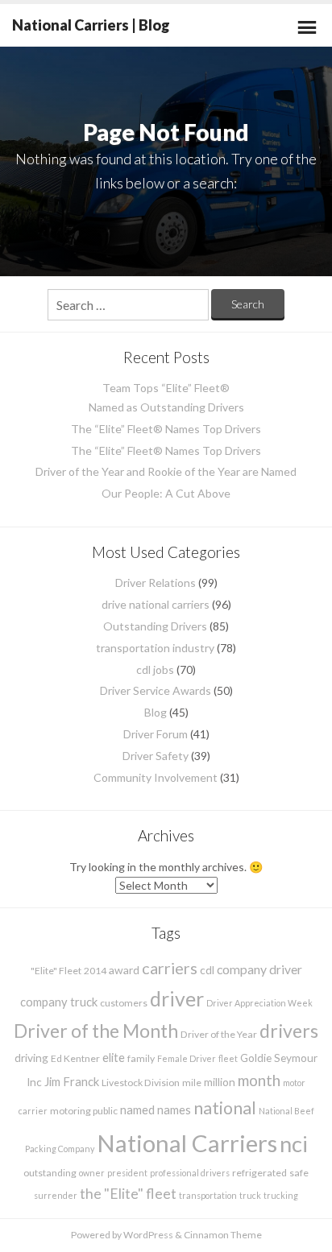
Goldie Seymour (278, 1057)
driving (31, 1057)
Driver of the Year (219, 1034)
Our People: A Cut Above (166, 493)
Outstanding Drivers (155, 626)
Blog (155, 712)
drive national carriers (156, 604)
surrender (55, 1195)
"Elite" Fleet (56, 971)
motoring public (84, 1111)
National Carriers (187, 1143)
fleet (228, 1058)
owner (92, 1172)
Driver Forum (155, 734)
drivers (288, 1030)
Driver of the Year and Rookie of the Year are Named (166, 471)
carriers (169, 967)
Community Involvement (155, 777)
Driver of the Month (96, 1030)
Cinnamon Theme (223, 1235)
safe (299, 1173)
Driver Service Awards (155, 690)
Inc (34, 1082)
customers (123, 1003)
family (141, 1058)
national (224, 1107)
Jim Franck (71, 1081)
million (219, 1082)
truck (250, 1195)
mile (191, 1082)
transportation (208, 1195)
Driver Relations (155, 582)
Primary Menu (307, 27)
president (127, 1172)
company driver (259, 969)
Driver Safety (155, 755)
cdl (207, 970)
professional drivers (190, 1172)
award (124, 970)
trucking (281, 1195)
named (137, 1109)
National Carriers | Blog (91, 25)
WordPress (148, 1235)
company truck (59, 1001)
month (259, 1080)
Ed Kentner (75, 1058)
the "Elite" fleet (128, 1193)
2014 (95, 971)
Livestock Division (141, 1082)
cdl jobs (155, 669)
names (174, 1109)
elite (113, 1057)
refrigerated (259, 1173)
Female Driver (186, 1058)
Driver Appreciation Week (259, 1003)
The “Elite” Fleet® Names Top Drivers (166, 429)
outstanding (50, 1173)
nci (294, 1143)
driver (177, 998)
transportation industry (155, 648)
